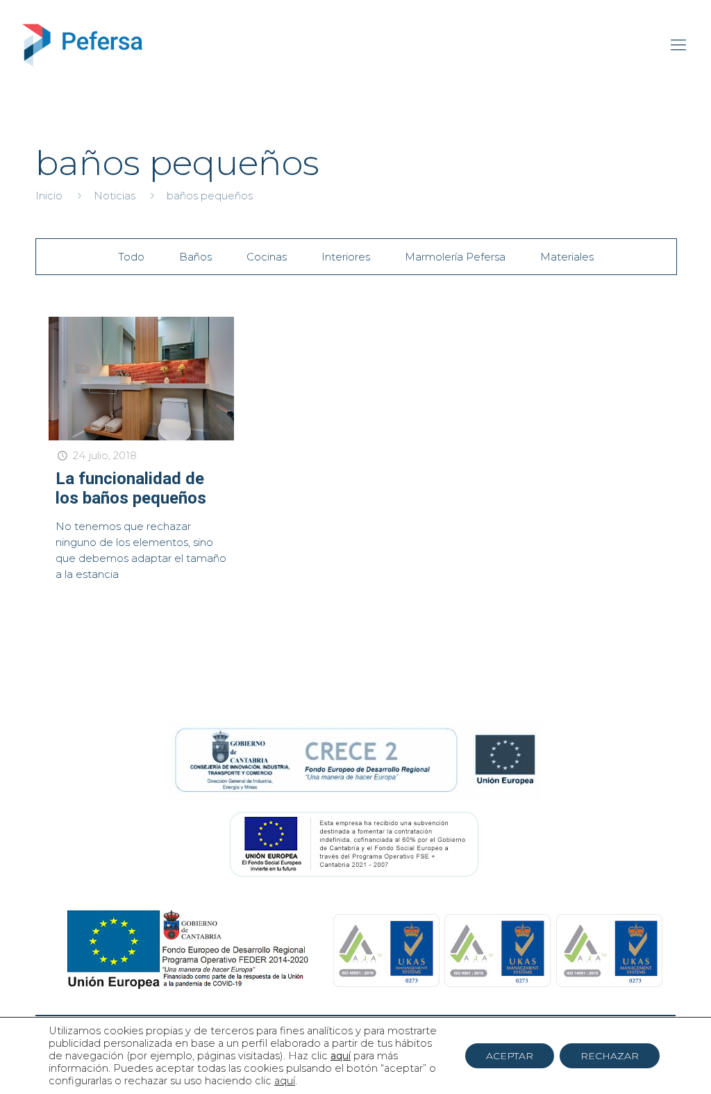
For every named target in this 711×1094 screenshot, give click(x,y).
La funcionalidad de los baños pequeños (131, 488)
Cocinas (266, 256)
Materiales (567, 256)
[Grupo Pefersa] (82, 45)
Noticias (114, 195)
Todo (131, 256)
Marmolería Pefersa (455, 256)
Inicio (48, 195)
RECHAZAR (609, 1056)
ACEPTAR (509, 1056)
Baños (195, 256)
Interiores (345, 256)
